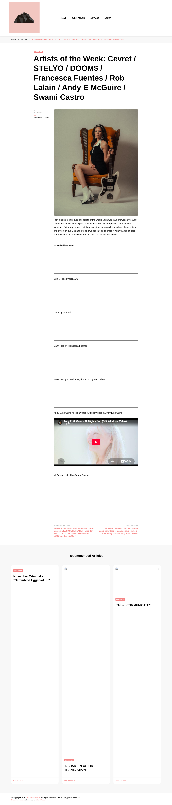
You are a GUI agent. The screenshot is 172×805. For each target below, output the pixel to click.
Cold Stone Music (33, 798)
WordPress (40, 800)
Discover (38, 52)
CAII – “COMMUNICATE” (133, 605)
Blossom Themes (18, 800)
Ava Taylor (38, 112)
